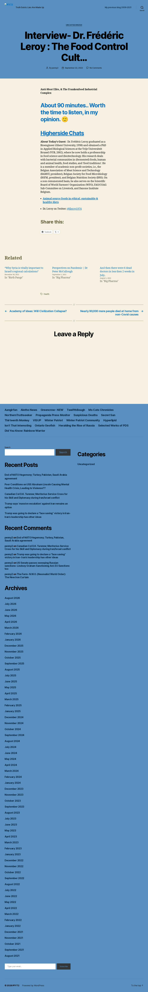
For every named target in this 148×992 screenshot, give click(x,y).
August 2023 (12, 812)
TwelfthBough (76, 410)
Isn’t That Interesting (18, 425)
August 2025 (12, 669)
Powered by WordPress (33, 985)
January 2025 (13, 711)
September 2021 (14, 949)
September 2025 (14, 663)
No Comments (96, 68)
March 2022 (11, 914)
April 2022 (11, 908)
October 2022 (13, 872)
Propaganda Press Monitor (53, 415)
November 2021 (14, 937)
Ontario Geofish (45, 425)
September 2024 (14, 735)
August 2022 (12, 884)
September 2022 (14, 878)
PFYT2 (16, 985)
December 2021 (14, 932)
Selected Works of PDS (113, 425)
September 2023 (14, 806)
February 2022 (13, 920)
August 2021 (12, 955)
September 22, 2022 (74, 68)
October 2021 (12, 943)
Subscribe (64, 966)
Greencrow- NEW (52, 410)
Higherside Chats (62, 133)
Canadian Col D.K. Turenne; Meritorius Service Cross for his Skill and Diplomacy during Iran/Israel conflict (38, 547)
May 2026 (10, 615)
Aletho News (29, 410)
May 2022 (10, 902)
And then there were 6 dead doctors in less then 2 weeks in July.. (117, 271)
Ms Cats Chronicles (101, 410)
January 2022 (13, 925)
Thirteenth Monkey (17, 420)
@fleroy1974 (74, 208)
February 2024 (13, 776)
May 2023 (10, 830)
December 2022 (14, 860)
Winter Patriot (54, 420)
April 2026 (11, 621)
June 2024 (11, 753)
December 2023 (14, 788)
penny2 (55, 68)
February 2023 (13, 848)
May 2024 (10, 759)
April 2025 (11, 693)
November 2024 (14, 723)
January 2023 (13, 854)
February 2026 (13, 633)
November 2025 (14, 651)
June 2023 (11, 824)
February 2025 (13, 705)
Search (7, 447)
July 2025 (10, 675)
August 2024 (12, 741)
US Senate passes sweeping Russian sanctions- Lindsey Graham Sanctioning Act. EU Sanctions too (37, 565)
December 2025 (14, 645)
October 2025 (13, 657)
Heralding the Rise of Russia (77, 425)
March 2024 (11, 770)
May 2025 (10, 687)
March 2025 (11, 699)
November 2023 (14, 794)
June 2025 (11, 681)
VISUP (37, 420)
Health (46, 294)
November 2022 (14, 866)
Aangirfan (11, 410)
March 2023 (11, 842)
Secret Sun (108, 415)
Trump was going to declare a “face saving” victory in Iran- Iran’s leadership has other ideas (35, 556)
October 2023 (13, 800)
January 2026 (13, 639)
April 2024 (11, 765)
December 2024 (14, 717)
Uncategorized (74, 25)
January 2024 (13, 782)
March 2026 (11, 627)
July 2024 (10, 747)
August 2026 (12, 598)
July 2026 (10, 603)
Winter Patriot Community (83, 420)
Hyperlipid (109, 420)
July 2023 (10, 818)
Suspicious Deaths (86, 415)
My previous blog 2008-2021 (118, 7)
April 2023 (11, 836)
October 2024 (13, 729)
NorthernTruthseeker (18, 415)
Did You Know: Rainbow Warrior (25, 430)
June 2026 (11, 609)
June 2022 (11, 896)
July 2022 (10, 890)
